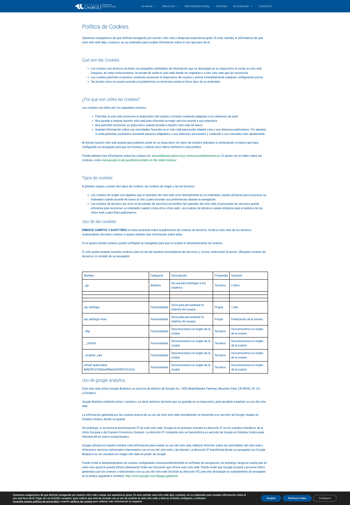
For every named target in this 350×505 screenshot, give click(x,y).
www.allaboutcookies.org (168, 155)
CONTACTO (265, 6)
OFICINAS (221, 6)
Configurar (325, 498)
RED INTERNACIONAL (197, 6)
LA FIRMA (146, 6)
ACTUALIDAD (241, 6)
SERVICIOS (168, 6)
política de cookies (81, 501)
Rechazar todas (297, 498)
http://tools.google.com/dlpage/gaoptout (151, 476)
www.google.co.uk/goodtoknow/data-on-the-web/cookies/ (139, 160)
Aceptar (271, 498)
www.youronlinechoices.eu (203, 155)
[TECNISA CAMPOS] (95, 6)
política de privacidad (45, 501)
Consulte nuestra (23, 501)
